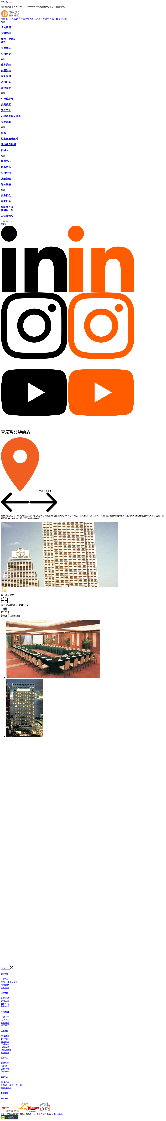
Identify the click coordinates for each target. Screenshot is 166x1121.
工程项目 (38, 19)
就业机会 (56, 19)
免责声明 (40, 1114)
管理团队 (5, 985)
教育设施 (5, 1052)
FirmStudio (58, 1114)
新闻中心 (47, 19)
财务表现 (5, 1001)
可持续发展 (24, 19)
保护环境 (5, 1023)
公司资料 (5, 979)
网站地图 (4, 1098)
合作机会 (5, 1004)
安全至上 (5, 1020)
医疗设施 (5, 1047)
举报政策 (5, 1006)
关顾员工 (5, 1017)
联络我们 (65, 19)
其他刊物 (5, 1069)
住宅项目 (5, 1039)
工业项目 (5, 1044)
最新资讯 (5, 1063)
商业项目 (5, 1036)
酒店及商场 (6, 1050)
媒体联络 (5, 1071)
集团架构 (5, 998)
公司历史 (5, 987)
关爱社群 (5, 1025)
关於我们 (5, 19)
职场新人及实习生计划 (11, 1085)
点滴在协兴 (6, 1088)
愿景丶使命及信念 (9, 982)
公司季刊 (5, 1066)
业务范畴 (14, 19)
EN (2, 224)
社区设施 (5, 1042)
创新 (32, 19)
